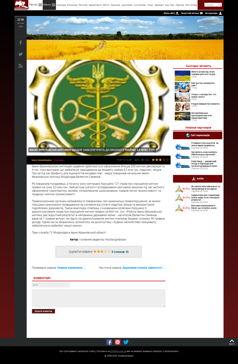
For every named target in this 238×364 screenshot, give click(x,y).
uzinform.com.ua (118, 351)
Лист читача (191, 4)
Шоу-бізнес (127, 4)
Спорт (150, 4)
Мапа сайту (169, 13)
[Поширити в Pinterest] (117, 342)
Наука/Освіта (95, 4)
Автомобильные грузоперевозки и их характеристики (201, 115)
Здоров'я (159, 4)
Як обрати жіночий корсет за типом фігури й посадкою (205, 187)
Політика (83, 4)
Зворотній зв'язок (190, 13)
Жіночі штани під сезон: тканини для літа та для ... (204, 72)
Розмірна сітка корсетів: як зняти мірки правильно (204, 144)
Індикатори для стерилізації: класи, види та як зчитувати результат (205, 197)
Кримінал (115, 4)
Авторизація (211, 13)
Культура (61, 4)
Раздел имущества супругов (205, 103)
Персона (180, 4)
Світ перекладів (200, 135)
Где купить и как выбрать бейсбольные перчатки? (204, 153)
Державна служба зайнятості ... (144, 268)
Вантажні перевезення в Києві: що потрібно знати (203, 206)
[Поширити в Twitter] (126, 342)
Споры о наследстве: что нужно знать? (203, 95)
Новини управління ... (71, 268)
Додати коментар (43, 311)
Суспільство (140, 4)
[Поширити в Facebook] (109, 342)
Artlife (200, 178)
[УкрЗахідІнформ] (21, 5)
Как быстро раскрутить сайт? (203, 84)
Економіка (72, 4)
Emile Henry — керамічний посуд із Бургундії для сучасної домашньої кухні (204, 163)
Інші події (169, 4)
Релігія (106, 4)
